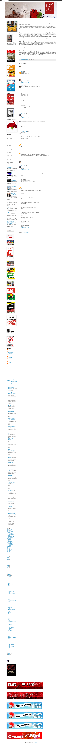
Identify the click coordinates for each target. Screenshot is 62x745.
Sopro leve (8, 548)
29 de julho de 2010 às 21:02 (25, 82)
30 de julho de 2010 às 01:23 (25, 158)
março (9, 652)
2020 (8, 560)
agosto (9, 576)
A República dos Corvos (11, 387)
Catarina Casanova (10, 352)
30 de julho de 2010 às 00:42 (25, 149)
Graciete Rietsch (23, 113)
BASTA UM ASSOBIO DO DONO (12, 621)
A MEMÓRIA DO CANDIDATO (12, 593)
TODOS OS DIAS (9, 167)
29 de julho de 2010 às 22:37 (25, 117)
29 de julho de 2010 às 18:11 (25, 76)
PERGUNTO (9, 582)
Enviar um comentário (23, 229)
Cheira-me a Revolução (10, 534)
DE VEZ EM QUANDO (11, 584)
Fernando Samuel (23, 186)
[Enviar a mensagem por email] (31, 59)
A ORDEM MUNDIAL (10, 405)
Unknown (9, 361)
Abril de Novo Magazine (11, 392)
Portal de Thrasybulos (10, 544)
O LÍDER (9, 602)
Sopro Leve (8, 547)
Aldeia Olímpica (9, 530)
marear (9, 619)
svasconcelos (23, 78)
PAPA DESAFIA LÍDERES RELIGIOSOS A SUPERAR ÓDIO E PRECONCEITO (12, 470)
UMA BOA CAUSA (10, 607)
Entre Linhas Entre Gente (10, 536)
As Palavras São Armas (10, 531)
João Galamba (10, 357)
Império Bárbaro (10, 425)
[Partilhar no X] (33, 59)
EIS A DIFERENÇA (10, 639)
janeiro (9, 654)
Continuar (8, 535)
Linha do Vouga (9, 539)
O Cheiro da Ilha (10, 475)
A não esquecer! (10, 463)
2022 (8, 558)
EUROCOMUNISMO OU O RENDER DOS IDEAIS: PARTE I (14, 180)
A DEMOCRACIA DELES (11, 591)
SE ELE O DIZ (10, 630)
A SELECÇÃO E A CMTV (11, 490)
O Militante (8, 373)
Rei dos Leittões (10, 506)
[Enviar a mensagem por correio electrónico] (29, 59)
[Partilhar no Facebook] (33, 59)
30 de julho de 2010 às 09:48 (25, 169)
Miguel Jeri (22, 160)
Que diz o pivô (9, 545)
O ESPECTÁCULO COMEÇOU (12, 635)
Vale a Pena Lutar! (9, 549)
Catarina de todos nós (10, 533)
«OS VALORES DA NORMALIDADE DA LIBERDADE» (11, 628)
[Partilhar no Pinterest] (34, 59)
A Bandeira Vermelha (10, 529)
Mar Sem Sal (9, 540)
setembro (9, 575)
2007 (8, 658)
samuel (22, 85)
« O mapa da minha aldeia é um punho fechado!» (13, 187)
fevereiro (9, 653)
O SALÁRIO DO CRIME (11, 644)
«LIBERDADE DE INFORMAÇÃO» (12, 600)
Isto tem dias (9, 538)
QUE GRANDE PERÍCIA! (11, 617)
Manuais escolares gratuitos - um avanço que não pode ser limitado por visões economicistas (12, 514)
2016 (8, 565)
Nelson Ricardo (23, 120)
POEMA (9, 578)
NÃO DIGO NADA (10, 586)
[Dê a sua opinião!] (32, 59)
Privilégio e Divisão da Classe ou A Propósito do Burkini (14, 194)
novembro (9, 573)
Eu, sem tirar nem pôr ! (10, 537)
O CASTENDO (9, 468)
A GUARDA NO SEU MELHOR (11, 520)
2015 (8, 566)
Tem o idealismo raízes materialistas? (12, 426)
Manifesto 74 (9, 449)
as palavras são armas (11, 411)
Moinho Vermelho (9, 541)
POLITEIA (9, 489)
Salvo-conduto (9, 546)
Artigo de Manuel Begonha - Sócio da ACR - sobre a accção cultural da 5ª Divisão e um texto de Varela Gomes (12, 419)
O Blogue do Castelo (10, 462)
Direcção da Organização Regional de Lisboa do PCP (12, 380)
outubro (9, 574)
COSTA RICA (9, 612)
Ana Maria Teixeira (10, 349)
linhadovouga (10, 363)
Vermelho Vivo (9, 550)
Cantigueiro (8, 532)
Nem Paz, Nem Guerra (10, 542)
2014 (8, 567)
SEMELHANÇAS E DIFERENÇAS (12, 637)
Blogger (35, 742)
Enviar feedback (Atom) (26, 232)
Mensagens (9, 230)
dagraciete (8, 551)
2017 (8, 564)
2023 (8, 557)
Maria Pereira (10, 358)
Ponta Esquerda (10, 496)
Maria (22, 71)
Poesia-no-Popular (9, 543)
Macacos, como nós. (10, 388)
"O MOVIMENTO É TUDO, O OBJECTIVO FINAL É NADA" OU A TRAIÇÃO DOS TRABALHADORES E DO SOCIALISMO (12, 222)
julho (9, 577)
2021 (8, 559)
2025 (8, 556)
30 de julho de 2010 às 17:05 (25, 227)
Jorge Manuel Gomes (24, 131)
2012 (8, 568)
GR (21, 143)
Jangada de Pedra (10, 432)
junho (9, 648)
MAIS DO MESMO (10, 598)
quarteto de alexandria (11, 501)
